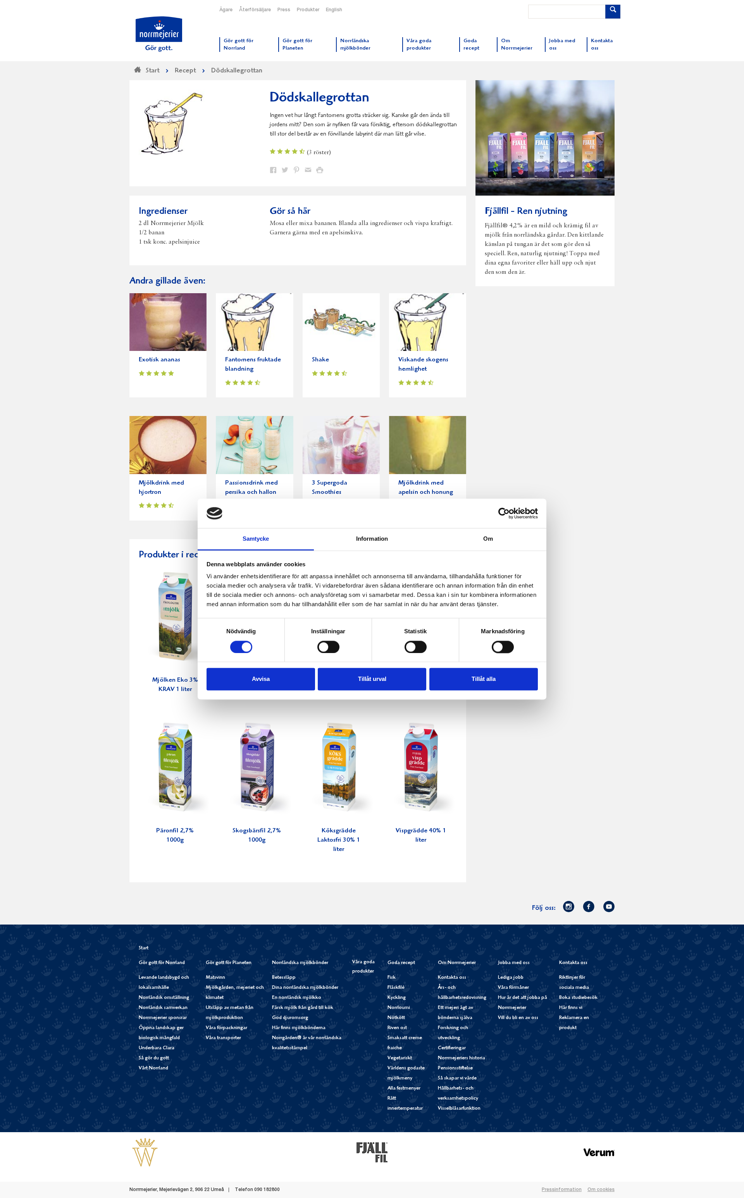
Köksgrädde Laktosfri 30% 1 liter (338, 840)
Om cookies (601, 1190)
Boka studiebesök (578, 997)
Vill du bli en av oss (518, 1018)
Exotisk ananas (159, 360)
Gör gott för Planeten (228, 963)
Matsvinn (215, 977)
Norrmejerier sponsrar (163, 1018)
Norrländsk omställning (164, 997)
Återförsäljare (255, 10)
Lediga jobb (511, 977)
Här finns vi (570, 1008)
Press (283, 10)
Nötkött (396, 1018)
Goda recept (401, 963)
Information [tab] (372, 539)
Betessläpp (284, 977)
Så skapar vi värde (457, 1078)
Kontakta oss (452, 977)
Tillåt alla (484, 679)
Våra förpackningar (226, 1028)
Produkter (308, 10)
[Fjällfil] (372, 1152)
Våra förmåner (513, 987)
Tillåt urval (372, 679)
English (334, 10)
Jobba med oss (514, 963)
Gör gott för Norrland (162, 963)
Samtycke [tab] (256, 539)
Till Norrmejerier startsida (159, 34)
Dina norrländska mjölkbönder (305, 987)
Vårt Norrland (153, 1068)
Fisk (392, 977)
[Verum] (599, 1152)
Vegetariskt (400, 1058)
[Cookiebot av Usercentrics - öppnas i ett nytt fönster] (504, 513)
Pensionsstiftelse (455, 1068)
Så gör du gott (154, 1058)
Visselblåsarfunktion (459, 1108)
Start (143, 948)
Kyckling (397, 997)
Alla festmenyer (404, 1088)
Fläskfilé (396, 987)
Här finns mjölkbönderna (299, 1028)
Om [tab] (488, 539)
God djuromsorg (290, 1018)
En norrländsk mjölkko (296, 997)
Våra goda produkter (363, 967)
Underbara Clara (156, 1048)
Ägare (225, 10)
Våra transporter (223, 1038)
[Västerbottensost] (144, 1152)
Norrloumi (399, 1008)
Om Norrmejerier (457, 963)
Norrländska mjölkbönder (300, 963)
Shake (320, 360)
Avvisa (261, 679)
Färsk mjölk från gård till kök (302, 1008)
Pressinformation (562, 1190)
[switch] (328, 646)
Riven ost (397, 1028)
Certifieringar (452, 1048)
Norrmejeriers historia (461, 1058)
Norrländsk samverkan (163, 1008)
